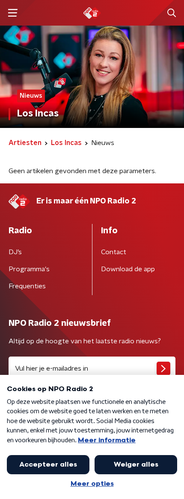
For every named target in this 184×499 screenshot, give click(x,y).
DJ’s (15, 252)
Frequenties (27, 286)
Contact (113, 252)
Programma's (29, 269)
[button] (12, 13)
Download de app (128, 269)
